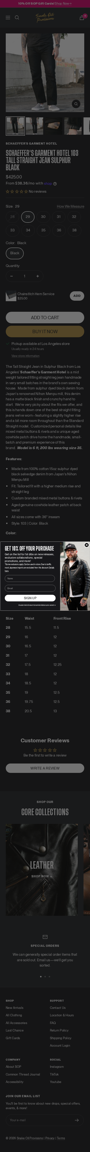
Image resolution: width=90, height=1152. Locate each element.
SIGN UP (30, 598)
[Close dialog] (86, 545)
